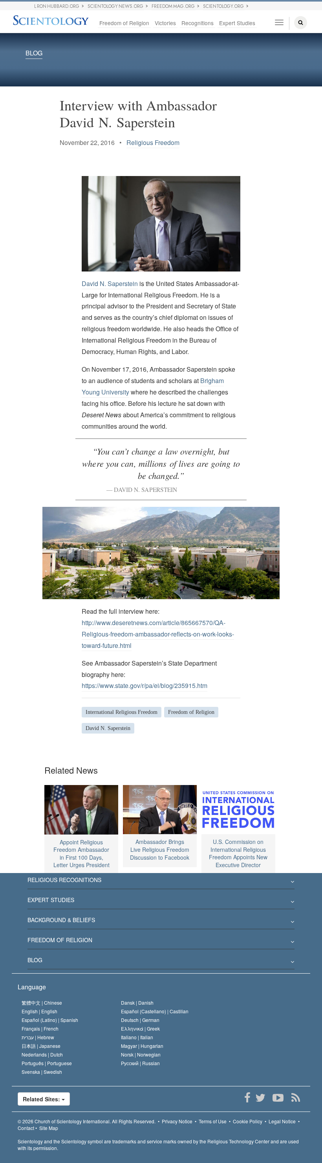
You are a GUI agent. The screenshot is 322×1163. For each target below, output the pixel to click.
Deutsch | (140, 1019)
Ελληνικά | (140, 1028)
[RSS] (295, 1097)
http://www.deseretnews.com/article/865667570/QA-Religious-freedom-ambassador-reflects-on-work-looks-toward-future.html (158, 634)
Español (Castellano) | (154, 1011)
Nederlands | (42, 1054)
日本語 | (41, 1045)
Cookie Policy (247, 1121)
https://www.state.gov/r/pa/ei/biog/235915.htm (144, 685)
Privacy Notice (177, 1121)
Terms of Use (213, 1121)
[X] (260, 1097)
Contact (26, 1127)
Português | (47, 1063)
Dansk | (137, 1002)
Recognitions (197, 23)
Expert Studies (237, 23)
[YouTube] (278, 1097)
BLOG (34, 53)
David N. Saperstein (110, 283)
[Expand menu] (161, 882)
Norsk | (141, 1054)
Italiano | (137, 1037)
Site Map (48, 1127)
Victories (165, 23)
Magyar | (142, 1045)
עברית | (38, 1037)
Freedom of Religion (124, 23)
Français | (40, 1028)
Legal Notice (282, 1121)
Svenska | (42, 1071)
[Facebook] (247, 1097)
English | (39, 1011)
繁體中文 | (42, 1002)
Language (32, 986)
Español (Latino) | (50, 1019)
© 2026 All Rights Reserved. (87, 1121)
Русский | (140, 1063)
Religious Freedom (152, 142)
